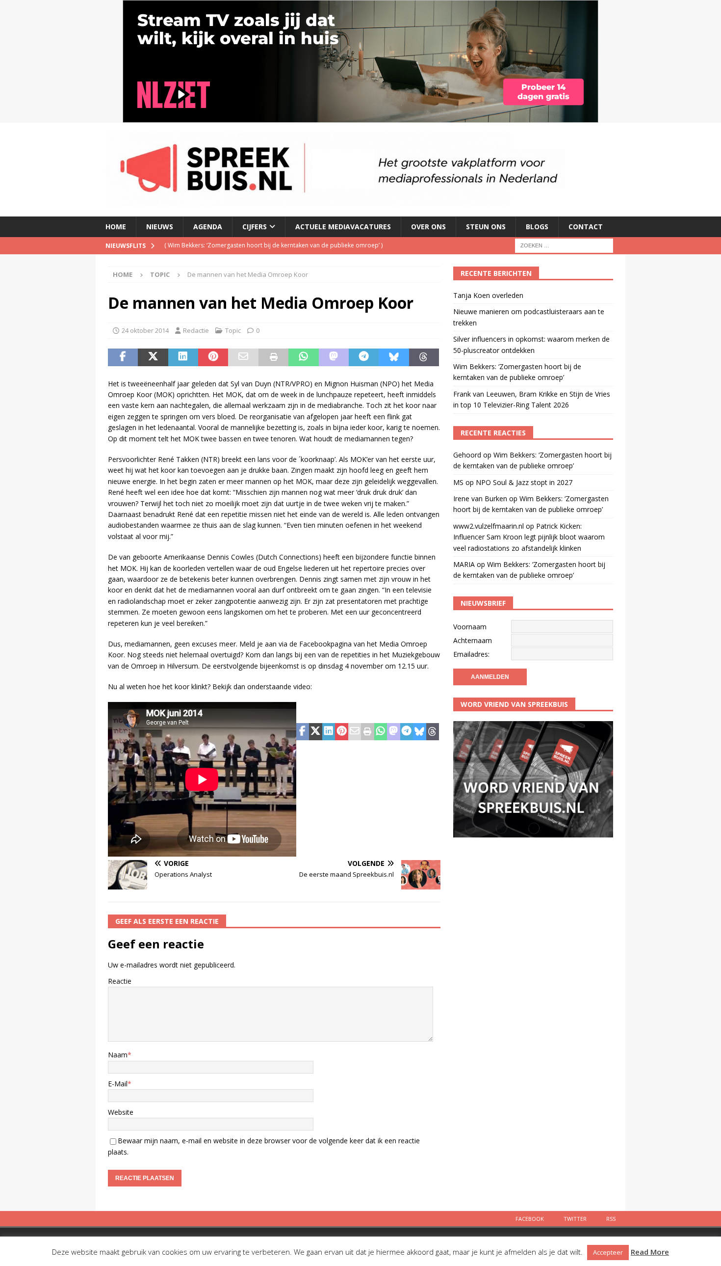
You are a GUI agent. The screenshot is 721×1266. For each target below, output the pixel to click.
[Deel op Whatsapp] (303, 357)
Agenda (207, 226)
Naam (118, 1054)
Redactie (196, 330)
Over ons (428, 226)
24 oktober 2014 (145, 330)
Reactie (119, 981)
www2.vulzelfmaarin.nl (488, 526)
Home (115, 226)
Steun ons (486, 226)
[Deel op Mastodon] (334, 357)
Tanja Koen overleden (488, 295)
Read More (650, 1252)
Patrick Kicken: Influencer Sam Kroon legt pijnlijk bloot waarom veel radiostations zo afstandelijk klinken (529, 537)
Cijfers (254, 226)
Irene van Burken (480, 498)
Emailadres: (471, 654)
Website (120, 1112)
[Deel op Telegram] (364, 357)
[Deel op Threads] (424, 357)
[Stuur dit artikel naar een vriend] (243, 357)
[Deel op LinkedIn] (183, 357)
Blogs (537, 226)
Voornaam (470, 626)
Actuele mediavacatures (343, 226)
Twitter (575, 1218)
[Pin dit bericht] (213, 357)
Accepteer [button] (608, 1252)
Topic (233, 330)
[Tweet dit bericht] (153, 357)
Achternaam (472, 640)
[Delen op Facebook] (123, 357)
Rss (611, 1218)
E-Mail (118, 1083)
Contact (585, 226)
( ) (273, 245)
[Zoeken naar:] (564, 244)
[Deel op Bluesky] (394, 357)
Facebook (529, 1218)
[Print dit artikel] (273, 357)
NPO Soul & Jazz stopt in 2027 (524, 482)
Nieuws (159, 226)
